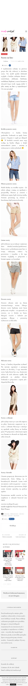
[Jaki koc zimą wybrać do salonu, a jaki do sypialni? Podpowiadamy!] (8, 570)
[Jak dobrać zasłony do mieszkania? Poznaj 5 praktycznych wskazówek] (20, 570)
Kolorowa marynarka (7, 536)
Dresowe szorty (6, 513)
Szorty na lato (10, 515)
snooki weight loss (7, 507)
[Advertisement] (14, 15)
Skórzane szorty (4, 515)
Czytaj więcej (19, 684)
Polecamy (4, 54)
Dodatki (8, 568)
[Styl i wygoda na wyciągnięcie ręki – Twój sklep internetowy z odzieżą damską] (8, 553)
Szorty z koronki (16, 515)
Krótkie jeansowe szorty (14, 513)
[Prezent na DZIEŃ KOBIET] (20, 553)
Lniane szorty (22, 513)
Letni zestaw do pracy (20, 536)
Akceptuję (13, 684)
